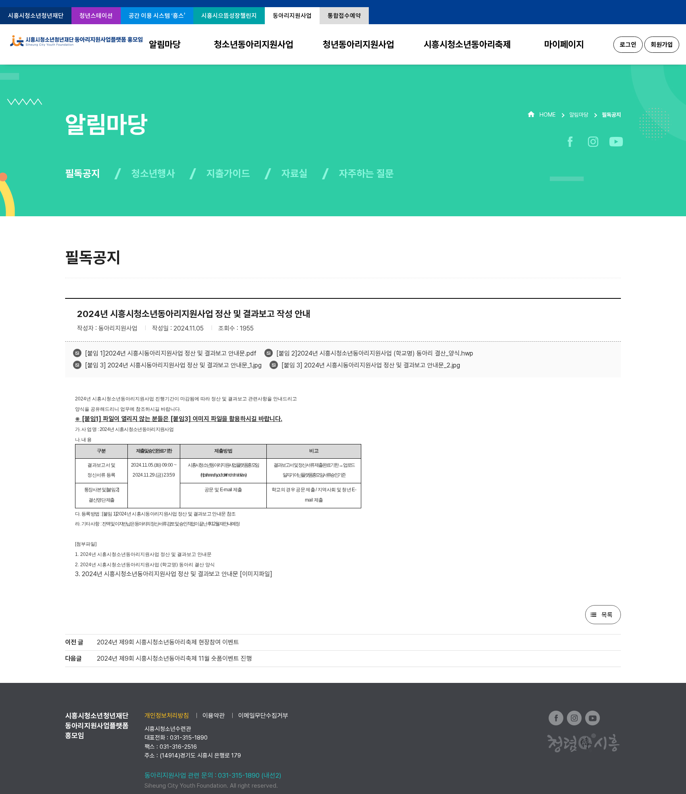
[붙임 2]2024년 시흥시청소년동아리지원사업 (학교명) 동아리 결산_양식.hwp (374, 353)
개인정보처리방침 (167, 715)
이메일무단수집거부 (263, 715)
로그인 (628, 44)
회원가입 (662, 44)
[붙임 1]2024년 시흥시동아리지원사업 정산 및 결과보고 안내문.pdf (170, 353)
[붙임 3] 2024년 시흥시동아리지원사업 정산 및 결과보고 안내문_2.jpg (370, 365)
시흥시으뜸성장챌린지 (229, 15)
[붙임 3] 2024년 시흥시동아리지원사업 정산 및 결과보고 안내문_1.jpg (173, 365)
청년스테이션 (96, 15)
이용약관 (213, 715)
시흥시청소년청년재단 (36, 15)
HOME (548, 115)
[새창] (570, 142)
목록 (607, 615)
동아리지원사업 (292, 15)
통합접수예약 (344, 15)
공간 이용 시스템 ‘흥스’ (157, 15)
